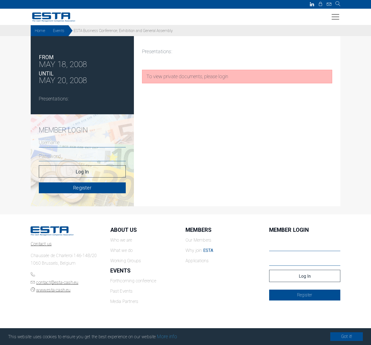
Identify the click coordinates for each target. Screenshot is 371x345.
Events (58, 31)
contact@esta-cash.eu (57, 282)
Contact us (41, 243)
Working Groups (125, 260)
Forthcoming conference (133, 280)
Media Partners (124, 301)
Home (40, 31)
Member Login (289, 230)
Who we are (121, 240)
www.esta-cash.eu (53, 290)
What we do (121, 250)
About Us (123, 230)
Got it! (346, 336)
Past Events (121, 291)
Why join (199, 250)
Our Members (198, 240)
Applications (197, 260)
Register (82, 188)
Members (199, 230)
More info (167, 336)
